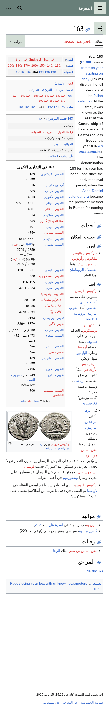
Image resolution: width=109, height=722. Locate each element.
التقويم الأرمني (54, 191)
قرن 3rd (21, 59)
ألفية (70, 83)
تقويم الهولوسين (53, 318)
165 (47, 72)
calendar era (79, 196)
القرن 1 (60, 90)
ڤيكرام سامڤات (51, 300)
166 (53, 72)
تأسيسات (67, 156)
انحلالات (53, 156)
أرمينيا (39, 444)
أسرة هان (56, 525)
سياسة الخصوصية (92, 702)
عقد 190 (43, 100)
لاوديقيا (92, 491)
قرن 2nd (35, 59)
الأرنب (15, 259)
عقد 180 (54, 100)
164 (41, 72)
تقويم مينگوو (56, 375)
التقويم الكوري (54, 369)
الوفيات (55, 144)
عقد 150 (38, 95)
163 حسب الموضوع (60, 118)
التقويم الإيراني (54, 330)
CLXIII (86, 62)
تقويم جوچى (56, 352)
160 (17, 72)
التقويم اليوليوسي (52, 358)
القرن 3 (34, 90)
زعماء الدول (65, 132)
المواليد (68, 144)
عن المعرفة (70, 702)
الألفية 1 (60, 83)
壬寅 (29, 244)
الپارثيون (91, 427)
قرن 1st (49, 59)
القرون (69, 59)
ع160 (35, 65)
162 (29, 72)
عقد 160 (25, 95)
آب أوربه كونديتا (54, 185)
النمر (16, 244)
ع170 (27, 65)
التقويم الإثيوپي (54, 282)
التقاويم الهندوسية (52, 294)
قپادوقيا (91, 342)
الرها (88, 410)
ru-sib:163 (95, 571)
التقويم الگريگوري (52, 174)
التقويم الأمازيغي (53, 215)
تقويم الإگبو (57, 324)
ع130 (58, 65)
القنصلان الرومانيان (83, 270)
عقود (70, 95)
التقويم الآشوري (54, 197)
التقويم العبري (55, 288)
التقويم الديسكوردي (51, 276)
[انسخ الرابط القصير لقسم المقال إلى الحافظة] (99, 226)
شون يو (91, 525)
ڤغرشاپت (90, 403)
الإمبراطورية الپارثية (58, 448)
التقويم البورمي (54, 232)
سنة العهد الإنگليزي (52, 221)
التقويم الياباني (54, 346)
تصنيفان (95, 583)
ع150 (42, 65)
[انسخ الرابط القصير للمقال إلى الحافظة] (87, 30)
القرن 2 (47, 90)
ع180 (19, 65)
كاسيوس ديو (88, 531)
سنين (70, 106)
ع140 (50, 65)
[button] (100, 8)
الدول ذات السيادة (42, 132)
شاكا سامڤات (52, 306)
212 (38, 525)
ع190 (11, 65)
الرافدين (91, 422)
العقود (70, 65)
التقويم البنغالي (54, 209)
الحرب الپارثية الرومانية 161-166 (83, 313)
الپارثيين (81, 353)
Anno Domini (92, 191)
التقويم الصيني (54, 244)
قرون (70, 89)
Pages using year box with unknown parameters (48, 583)
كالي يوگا (55, 312)
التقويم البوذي (55, 227)
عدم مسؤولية (51, 702)
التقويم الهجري (54, 335)
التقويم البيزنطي (53, 239)
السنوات (68, 72)
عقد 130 (60, 95)
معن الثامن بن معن (82, 551)
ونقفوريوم (70, 478)
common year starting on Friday (91, 73)
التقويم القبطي (54, 270)
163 (96, 589)
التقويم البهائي (55, 203)
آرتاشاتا (79, 381)
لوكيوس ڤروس (60, 444)
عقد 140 (49, 95)
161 (23, 72)
